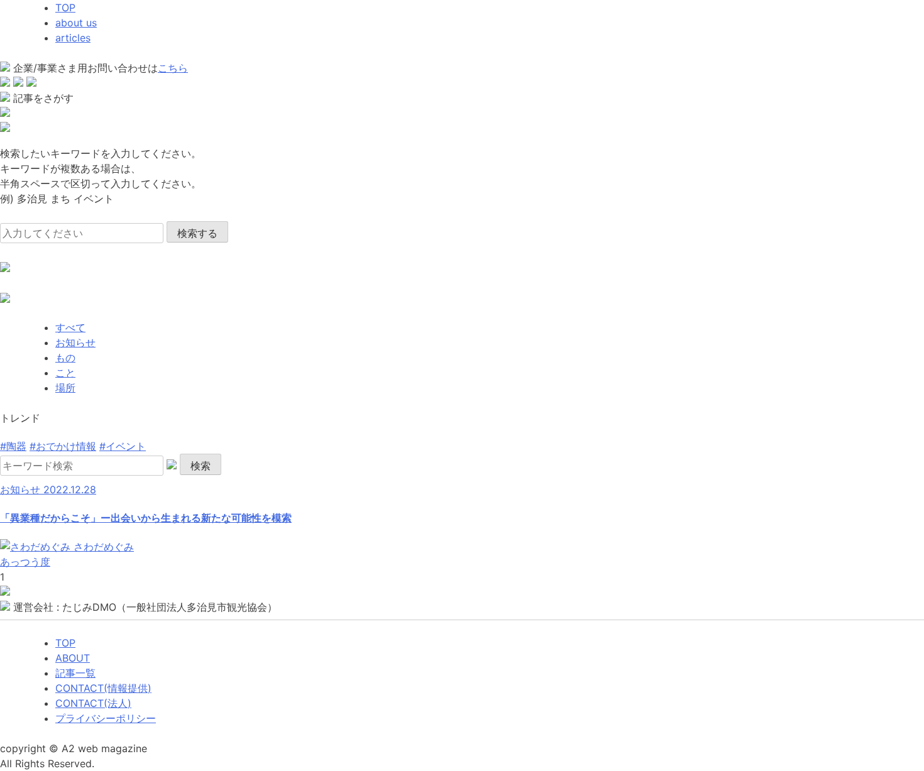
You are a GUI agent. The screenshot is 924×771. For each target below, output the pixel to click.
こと (65, 372)
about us (76, 22)
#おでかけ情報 (63, 446)
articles (73, 37)
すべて (70, 327)
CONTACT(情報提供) (103, 688)
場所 (65, 387)
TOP (65, 7)
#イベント (122, 446)
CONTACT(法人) (93, 703)
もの (65, 357)
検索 (200, 465)
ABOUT (72, 658)
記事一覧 (75, 673)
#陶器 (13, 446)
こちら (173, 68)
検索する (197, 233)
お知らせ (75, 342)
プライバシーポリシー (105, 718)
